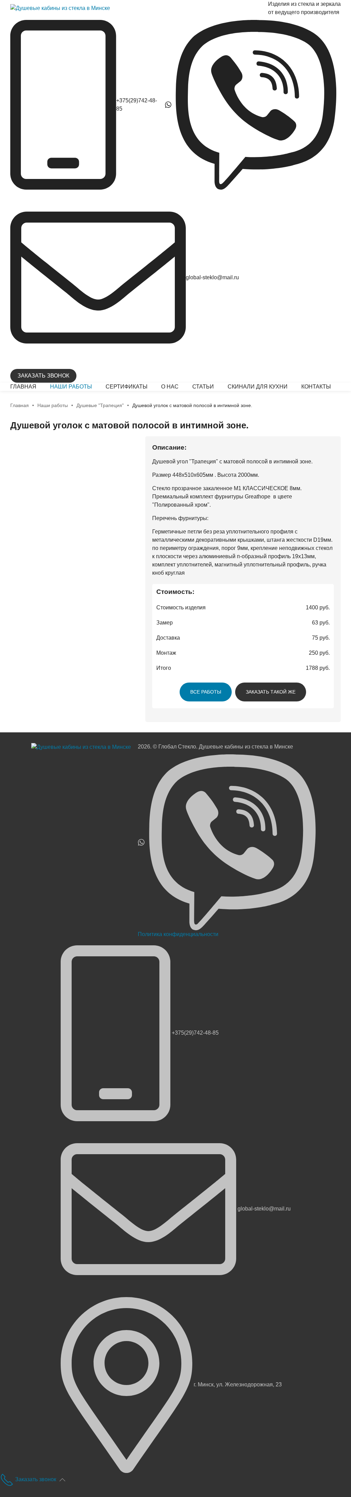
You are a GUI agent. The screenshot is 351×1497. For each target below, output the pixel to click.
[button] (62, 1479)
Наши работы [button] (71, 387)
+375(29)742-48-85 (195, 1033)
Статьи (203, 387)
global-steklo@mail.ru (212, 277)
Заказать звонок (43, 376)
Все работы (205, 692)
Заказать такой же (270, 692)
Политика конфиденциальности (178, 934)
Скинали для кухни (258, 387)
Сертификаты (126, 387)
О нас (170, 387)
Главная (23, 387)
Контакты (316, 387)
